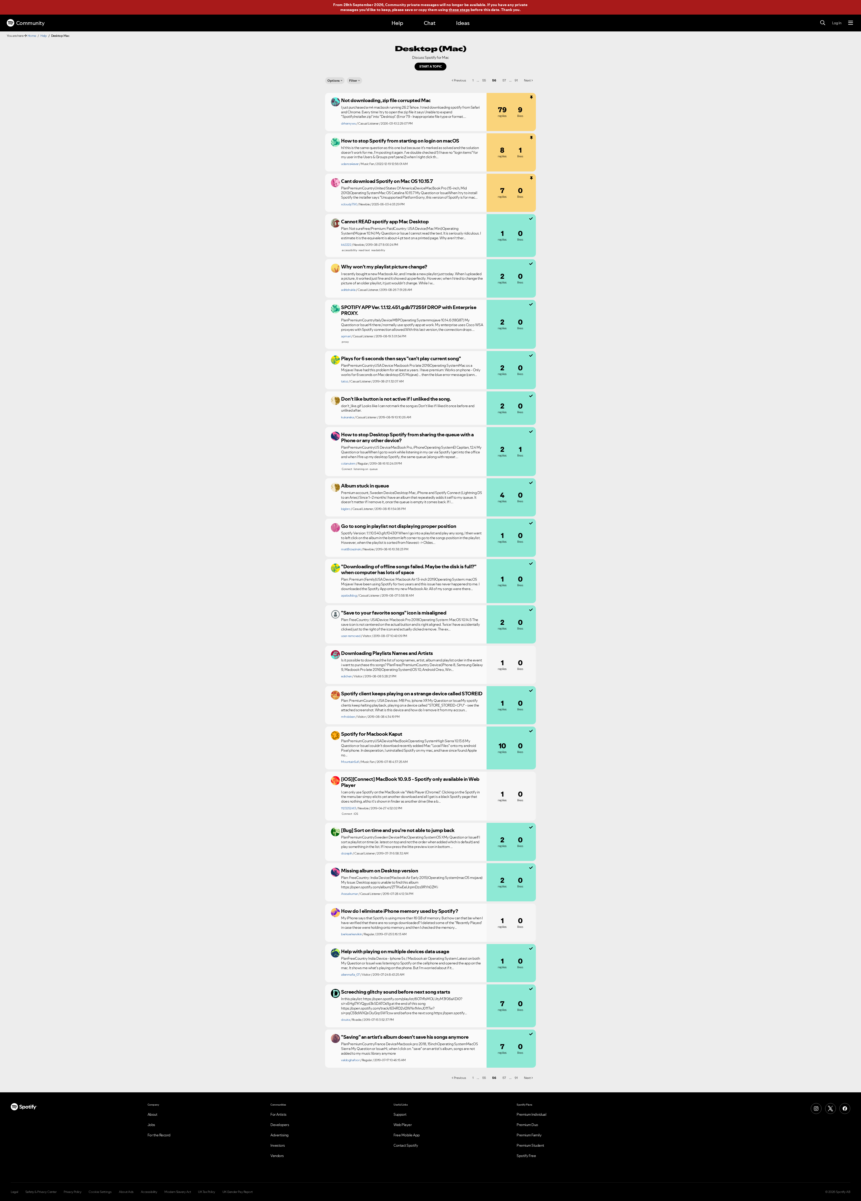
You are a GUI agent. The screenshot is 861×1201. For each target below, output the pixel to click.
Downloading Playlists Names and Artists (387, 653)
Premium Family (529, 1135)
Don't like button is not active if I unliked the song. (396, 399)
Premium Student (530, 1145)
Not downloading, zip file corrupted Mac (386, 100)
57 (504, 80)
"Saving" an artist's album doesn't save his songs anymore (405, 1037)
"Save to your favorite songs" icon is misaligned (393, 613)
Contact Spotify (406, 1145)
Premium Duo (527, 1124)
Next (527, 80)
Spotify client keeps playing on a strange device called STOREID (412, 693)
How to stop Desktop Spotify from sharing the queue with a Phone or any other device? (407, 438)
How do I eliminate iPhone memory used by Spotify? (399, 911)
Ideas (463, 23)
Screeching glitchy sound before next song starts (395, 992)
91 (516, 80)
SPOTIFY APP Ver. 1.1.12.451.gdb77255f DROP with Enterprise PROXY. (408, 310)
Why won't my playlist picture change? (384, 267)
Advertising (279, 1135)
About (152, 1114)
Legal (14, 1192)
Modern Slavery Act (177, 1192)
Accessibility (149, 1192)
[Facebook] (844, 1108)
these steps (459, 9)
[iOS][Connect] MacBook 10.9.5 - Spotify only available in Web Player (410, 782)
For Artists (278, 1114)
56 (494, 80)
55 (484, 80)
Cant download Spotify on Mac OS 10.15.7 (387, 181)
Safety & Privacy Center (41, 1192)
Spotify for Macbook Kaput (371, 734)
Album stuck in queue (365, 486)
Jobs (151, 1124)
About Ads (126, 1192)
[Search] (822, 23)
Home (32, 35)
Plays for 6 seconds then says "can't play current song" (401, 358)
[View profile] (335, 101)
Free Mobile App (407, 1135)
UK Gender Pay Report (237, 1192)
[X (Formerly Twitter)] (830, 1108)
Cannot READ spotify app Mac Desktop (385, 221)
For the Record (159, 1135)
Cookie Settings (100, 1192)
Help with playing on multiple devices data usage (395, 951)
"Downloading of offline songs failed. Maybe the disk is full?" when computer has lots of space (408, 569)
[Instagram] (816, 1108)
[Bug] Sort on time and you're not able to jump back (397, 830)
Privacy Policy (72, 1192)
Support (400, 1114)
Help (397, 23)
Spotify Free (526, 1155)
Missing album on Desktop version (379, 871)
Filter (353, 80)
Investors (277, 1145)
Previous (460, 80)
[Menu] (850, 23)
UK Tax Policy (206, 1192)
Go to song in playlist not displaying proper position (398, 526)
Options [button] (333, 80)
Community (30, 23)
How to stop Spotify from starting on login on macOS (400, 141)
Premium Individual (531, 1114)
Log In (836, 22)
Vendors (277, 1155)
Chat (429, 23)
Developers (279, 1124)
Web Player (403, 1124)
